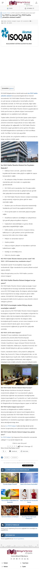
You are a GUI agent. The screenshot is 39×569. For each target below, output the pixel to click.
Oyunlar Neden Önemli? (10, 484)
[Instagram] (22, 559)
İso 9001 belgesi (6, 437)
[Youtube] (17, 559)
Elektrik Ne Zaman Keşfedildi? (29, 484)
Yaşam (18, 21)
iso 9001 (7, 457)
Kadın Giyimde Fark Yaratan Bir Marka (29, 501)
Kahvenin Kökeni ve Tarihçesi (10, 517)
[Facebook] (11, 559)
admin (10, 23)
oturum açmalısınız (19, 539)
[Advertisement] (19, 66)
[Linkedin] (25, 559)
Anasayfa (4, 13)
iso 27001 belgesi (10, 426)
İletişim (6, 563)
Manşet (14, 21)
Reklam (6, 566)
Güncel (9, 21)
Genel (8, 13)
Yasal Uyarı (25, 563)
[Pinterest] (19, 559)
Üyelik (24, 566)
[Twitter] (14, 559)
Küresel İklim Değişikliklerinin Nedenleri (10, 501)
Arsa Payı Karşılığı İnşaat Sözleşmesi (29, 517)
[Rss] (28, 559)
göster (11, 88)
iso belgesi (14, 457)
